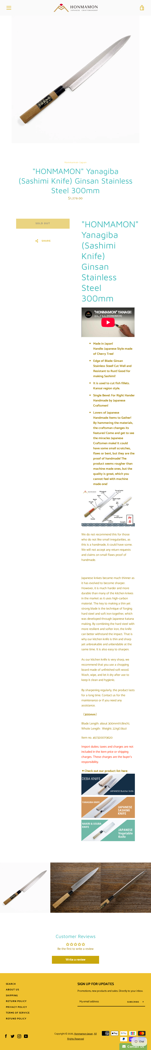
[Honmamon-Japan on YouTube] (26, 1036)
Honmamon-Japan (83, 1034)
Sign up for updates (95, 984)
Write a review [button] (75, 959)
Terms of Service (18, 1013)
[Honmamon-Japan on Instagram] (19, 1036)
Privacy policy (16, 1007)
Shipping (12, 995)
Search (11, 984)
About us (12, 990)
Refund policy (16, 1019)
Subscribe (133, 1002)
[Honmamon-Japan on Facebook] (6, 1036)
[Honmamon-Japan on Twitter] (13, 1036)
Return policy (16, 1001)
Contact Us (135, 1046)
